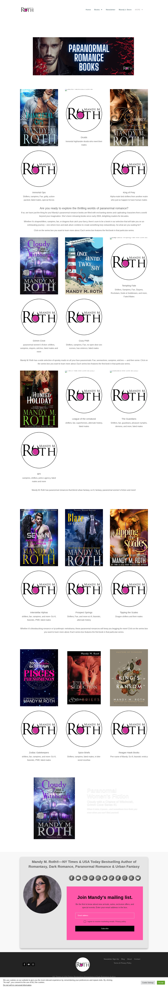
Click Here (95, 825)
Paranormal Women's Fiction (108, 793)
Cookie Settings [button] (148, 983)
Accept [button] (160, 983)
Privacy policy (120, 921)
